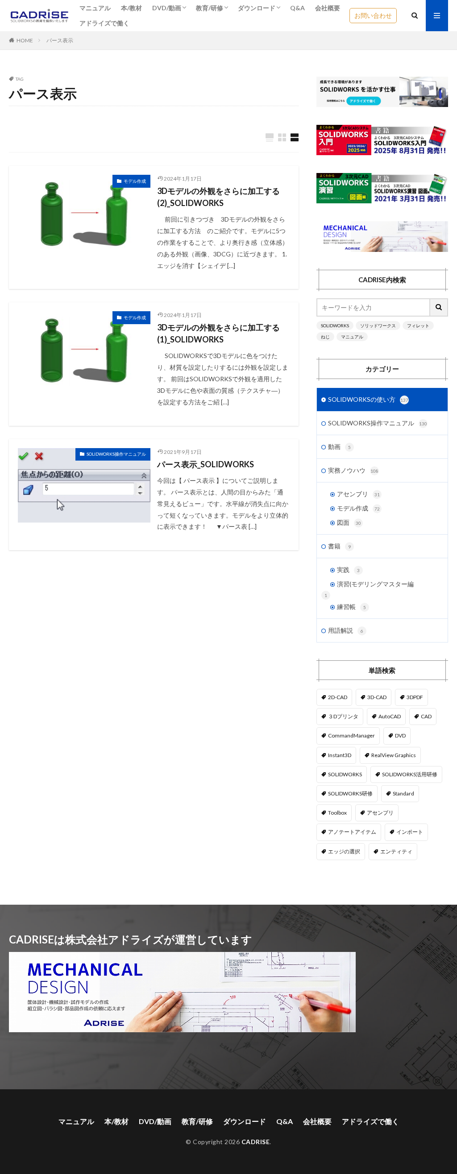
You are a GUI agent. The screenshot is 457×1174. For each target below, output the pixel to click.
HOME (25, 40)
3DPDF (415, 697)
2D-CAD (337, 697)
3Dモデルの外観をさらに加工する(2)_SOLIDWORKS (218, 197)
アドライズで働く (104, 23)
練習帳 (351, 606)
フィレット (418, 325)
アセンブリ (358, 494)
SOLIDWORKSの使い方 (368, 399)
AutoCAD (389, 716)
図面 (349, 522)
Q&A (297, 8)
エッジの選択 (344, 851)
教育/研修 (209, 8)
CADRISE (255, 1141)
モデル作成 (135, 181)
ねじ (325, 336)
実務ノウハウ (353, 470)
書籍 (339, 546)
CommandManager (351, 735)
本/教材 (131, 8)
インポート (409, 831)
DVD (400, 735)
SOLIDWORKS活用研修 (409, 774)
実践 (348, 569)
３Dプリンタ (343, 716)
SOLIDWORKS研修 (350, 793)
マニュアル (95, 8)
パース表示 (59, 40)
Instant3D (339, 755)
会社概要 (327, 8)
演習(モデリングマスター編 (375, 584)
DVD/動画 (166, 8)
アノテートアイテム (352, 831)
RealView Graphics (393, 755)
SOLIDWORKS (335, 325)
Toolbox (337, 812)
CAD (426, 716)
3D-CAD (376, 697)
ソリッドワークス (378, 325)
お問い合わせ (373, 15)
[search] (439, 307)
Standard (403, 793)
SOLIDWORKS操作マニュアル (116, 454)
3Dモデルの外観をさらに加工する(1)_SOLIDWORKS (218, 333)
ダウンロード (256, 8)
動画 (339, 446)
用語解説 (345, 630)
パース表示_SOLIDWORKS (205, 464)
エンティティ (396, 851)
